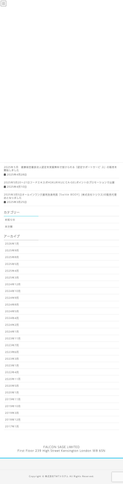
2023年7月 (12, 345)
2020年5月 (12, 385)
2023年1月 (12, 365)
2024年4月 (12, 318)
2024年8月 (12, 304)
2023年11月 (13, 338)
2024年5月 (12, 311)
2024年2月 (12, 324)
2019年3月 (12, 413)
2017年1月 (12, 426)
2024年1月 (12, 331)
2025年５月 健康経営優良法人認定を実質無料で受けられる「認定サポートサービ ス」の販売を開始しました (60, 168)
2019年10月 (13, 406)
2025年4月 (12, 270)
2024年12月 (13, 284)
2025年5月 (12, 264)
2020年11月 (13, 379)
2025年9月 (12, 250)
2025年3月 (12, 277)
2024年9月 (12, 297)
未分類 (9, 226)
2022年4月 (12, 372)
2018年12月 (13, 419)
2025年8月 (12, 257)
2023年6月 (12, 352)
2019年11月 (13, 399)
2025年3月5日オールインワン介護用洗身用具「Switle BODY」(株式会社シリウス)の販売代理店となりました (60, 196)
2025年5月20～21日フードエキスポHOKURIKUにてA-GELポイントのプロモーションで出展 (59, 182)
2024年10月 (13, 291)
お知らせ (10, 219)
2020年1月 (12, 392)
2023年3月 (12, 358)
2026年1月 (12, 243)
